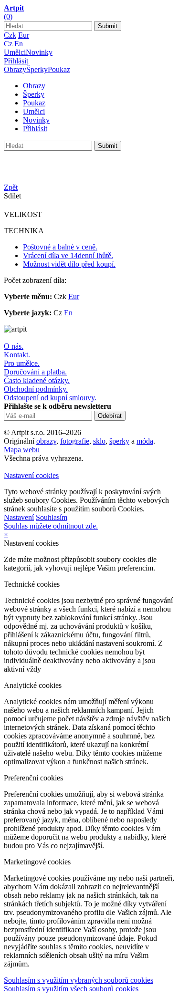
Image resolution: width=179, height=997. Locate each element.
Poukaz (59, 69)
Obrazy (15, 69)
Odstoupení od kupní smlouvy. (50, 398)
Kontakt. (17, 355)
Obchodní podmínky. (36, 389)
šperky (119, 441)
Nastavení (19, 517)
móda (145, 441)
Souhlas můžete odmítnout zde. (51, 526)
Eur (23, 35)
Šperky (37, 69)
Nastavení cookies (31, 475)
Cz (8, 44)
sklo (99, 441)
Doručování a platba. (35, 372)
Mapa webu (22, 450)
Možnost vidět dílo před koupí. (69, 264)
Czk (10, 35)
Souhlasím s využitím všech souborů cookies (71, 989)
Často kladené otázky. (37, 380)
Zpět (11, 187)
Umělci (15, 52)
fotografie (74, 441)
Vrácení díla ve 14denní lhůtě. (68, 255)
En (18, 44)
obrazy (46, 441)
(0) (8, 16)
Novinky (39, 52)
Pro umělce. (22, 363)
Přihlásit (16, 61)
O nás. (13, 346)
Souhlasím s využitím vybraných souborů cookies (78, 980)
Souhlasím (51, 517)
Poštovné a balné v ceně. (60, 247)
